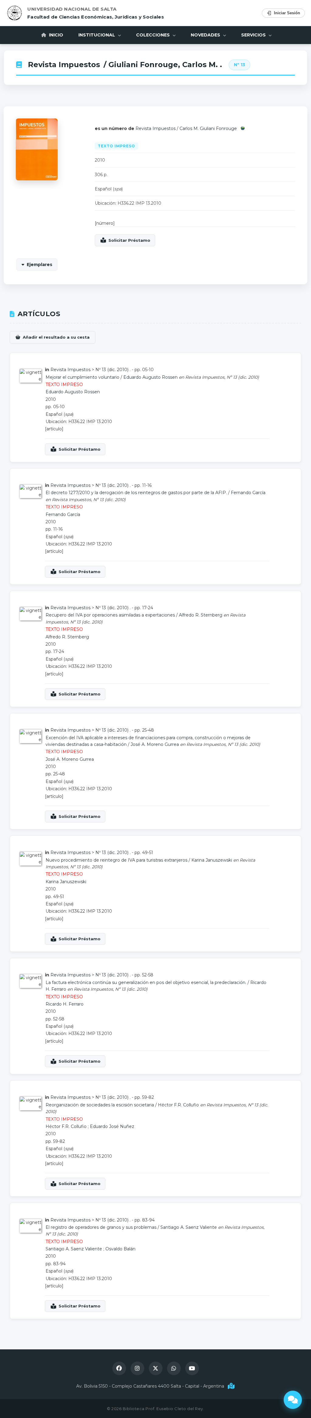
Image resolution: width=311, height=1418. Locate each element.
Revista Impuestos (64, 64)
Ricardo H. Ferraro (65, 1004)
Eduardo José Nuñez (112, 1126)
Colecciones (153, 35)
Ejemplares (39, 264)
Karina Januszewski (211, 860)
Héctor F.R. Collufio (178, 1105)
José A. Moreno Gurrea (155, 744)
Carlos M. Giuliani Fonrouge (208, 128)
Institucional (97, 35)
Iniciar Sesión (287, 13)
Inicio (55, 35)
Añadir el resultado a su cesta (56, 337)
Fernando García (248, 492)
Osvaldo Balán (120, 1249)
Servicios (254, 35)
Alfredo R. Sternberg (200, 615)
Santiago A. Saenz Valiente (188, 1227)
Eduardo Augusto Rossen (150, 377)
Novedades (206, 35)
